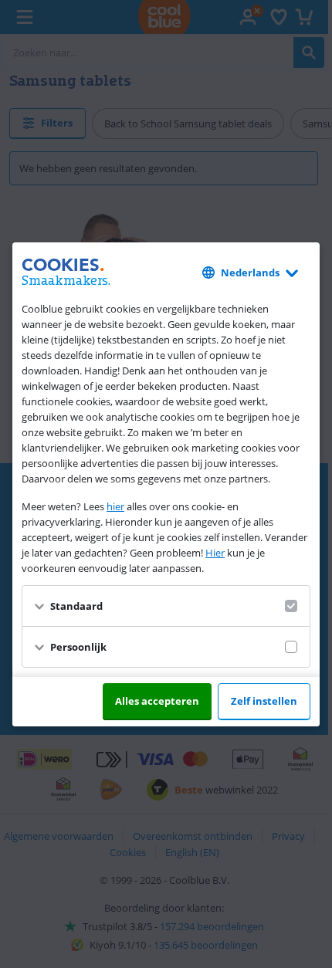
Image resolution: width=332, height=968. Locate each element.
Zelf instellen (264, 701)
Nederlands (250, 272)
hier (115, 506)
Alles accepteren (157, 701)
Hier (215, 553)
